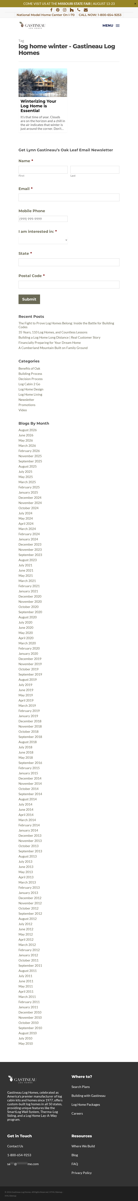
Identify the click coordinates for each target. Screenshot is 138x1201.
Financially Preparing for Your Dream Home (50, 342)
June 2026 (26, 435)
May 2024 (26, 518)
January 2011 (28, 1007)
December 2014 (30, 778)
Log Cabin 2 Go (29, 384)
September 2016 (30, 763)
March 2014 (27, 820)
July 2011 (25, 976)
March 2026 (27, 445)
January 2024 (28, 539)
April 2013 (26, 877)
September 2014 (30, 794)
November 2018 (30, 726)
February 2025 (29, 487)
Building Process (30, 374)
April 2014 (26, 815)
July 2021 (25, 565)
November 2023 (30, 549)
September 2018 (30, 737)
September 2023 (30, 555)
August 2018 (28, 742)
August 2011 (28, 971)
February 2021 (29, 586)
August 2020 (28, 617)
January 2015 (28, 773)
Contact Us (15, 1146)
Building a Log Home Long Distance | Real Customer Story (59, 337)
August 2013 (28, 856)
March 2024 (27, 529)
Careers (77, 1113)
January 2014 (28, 830)
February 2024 (29, 534)
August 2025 (28, 466)
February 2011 (29, 1002)
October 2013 (29, 846)
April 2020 (26, 638)
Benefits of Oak (29, 368)
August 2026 (28, 430)
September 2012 (30, 913)
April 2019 (26, 700)
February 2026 (29, 451)
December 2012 (30, 898)
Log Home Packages (86, 1104)
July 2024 (25, 513)
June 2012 (26, 929)
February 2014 (29, 825)
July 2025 (25, 471)
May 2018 (26, 757)
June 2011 (26, 981)
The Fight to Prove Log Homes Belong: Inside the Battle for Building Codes (66, 325)
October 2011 (29, 960)
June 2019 (26, 690)
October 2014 (29, 789)
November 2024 (30, 503)
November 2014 (30, 783)
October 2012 (29, 908)
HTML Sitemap (55, 1192)
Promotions (27, 405)
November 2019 (30, 664)
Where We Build (83, 1146)
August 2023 (28, 560)
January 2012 (28, 955)
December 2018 (30, 721)
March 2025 (27, 482)
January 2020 (28, 653)
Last (73, 175)
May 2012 (26, 934)
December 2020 (30, 596)
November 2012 (30, 903)
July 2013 (25, 861)
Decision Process (31, 379)
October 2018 (29, 731)
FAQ (75, 1164)
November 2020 (30, 601)
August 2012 (28, 919)
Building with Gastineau (89, 1096)
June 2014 (26, 809)
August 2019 (28, 679)
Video (23, 410)
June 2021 (26, 570)
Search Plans (81, 1087)
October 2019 (29, 669)
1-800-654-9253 (19, 1155)
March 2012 (27, 945)
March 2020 (27, 643)
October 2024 (29, 508)
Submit (29, 299)
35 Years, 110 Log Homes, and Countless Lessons (53, 332)
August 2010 (28, 1033)
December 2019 (30, 659)
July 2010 (25, 1038)
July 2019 (25, 685)
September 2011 (30, 965)
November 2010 (30, 1017)
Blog (75, 1155)
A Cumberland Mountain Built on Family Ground (53, 348)
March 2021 (27, 581)
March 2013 (27, 882)
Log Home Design (31, 389)
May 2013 (26, 872)
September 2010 (30, 1028)
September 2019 (30, 674)
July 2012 (25, 924)
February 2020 (29, 648)
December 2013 (30, 835)
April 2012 (26, 939)
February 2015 (29, 768)
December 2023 (30, 544)
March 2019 (27, 705)
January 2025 (28, 492)
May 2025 (26, 477)
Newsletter (26, 400)
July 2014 (25, 804)
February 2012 (29, 950)
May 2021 (26, 575)
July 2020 (25, 622)
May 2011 (26, 986)
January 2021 (28, 591)
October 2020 (29, 607)
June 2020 (26, 627)
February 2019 (29, 711)
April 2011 (26, 991)
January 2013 (28, 893)
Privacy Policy (82, 1173)
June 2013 (26, 867)
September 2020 (30, 612)
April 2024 (26, 523)
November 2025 (30, 456)
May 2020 (26, 633)
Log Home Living (30, 394)
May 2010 (26, 1043)
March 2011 (27, 997)
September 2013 (30, 851)
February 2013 (29, 887)
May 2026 (26, 440)
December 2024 (30, 497)
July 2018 (25, 747)
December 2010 (30, 1012)
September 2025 (30, 461)
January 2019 (28, 716)
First (21, 175)
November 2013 (30, 841)
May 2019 (26, 695)
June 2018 (26, 752)
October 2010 (29, 1023)
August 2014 (28, 799)
